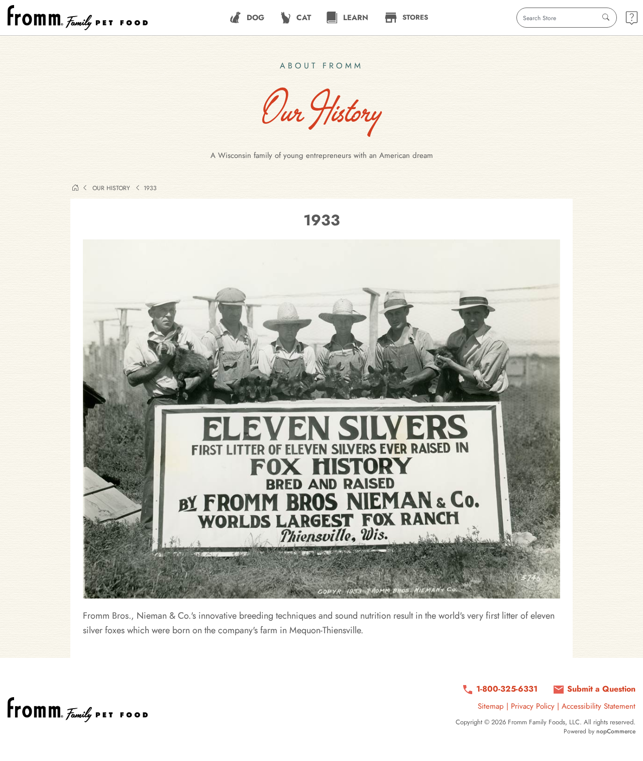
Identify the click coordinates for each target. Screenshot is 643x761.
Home (75, 187)
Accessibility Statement (598, 706)
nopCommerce (615, 731)
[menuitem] (247, 18)
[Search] (605, 17)
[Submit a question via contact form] (631, 18)
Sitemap (491, 706)
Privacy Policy (533, 706)
